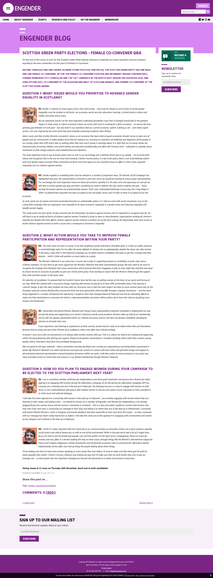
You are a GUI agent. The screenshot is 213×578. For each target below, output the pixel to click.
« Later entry (28, 502)
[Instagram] (206, 19)
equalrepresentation (46, 485)
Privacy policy (106, 568)
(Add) (51, 492)
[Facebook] (200, 19)
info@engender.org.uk (118, 571)
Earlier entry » (146, 502)
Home (22, 32)
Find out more (129, 575)
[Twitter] (203, 19)
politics (31, 485)
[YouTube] (209, 19)
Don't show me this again (145, 575)
